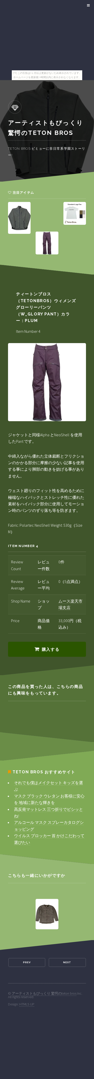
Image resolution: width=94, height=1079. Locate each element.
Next (67, 962)
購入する (50, 649)
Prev (27, 962)
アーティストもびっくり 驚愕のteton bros (44, 993)
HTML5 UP (26, 1004)
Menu (87, 5)
